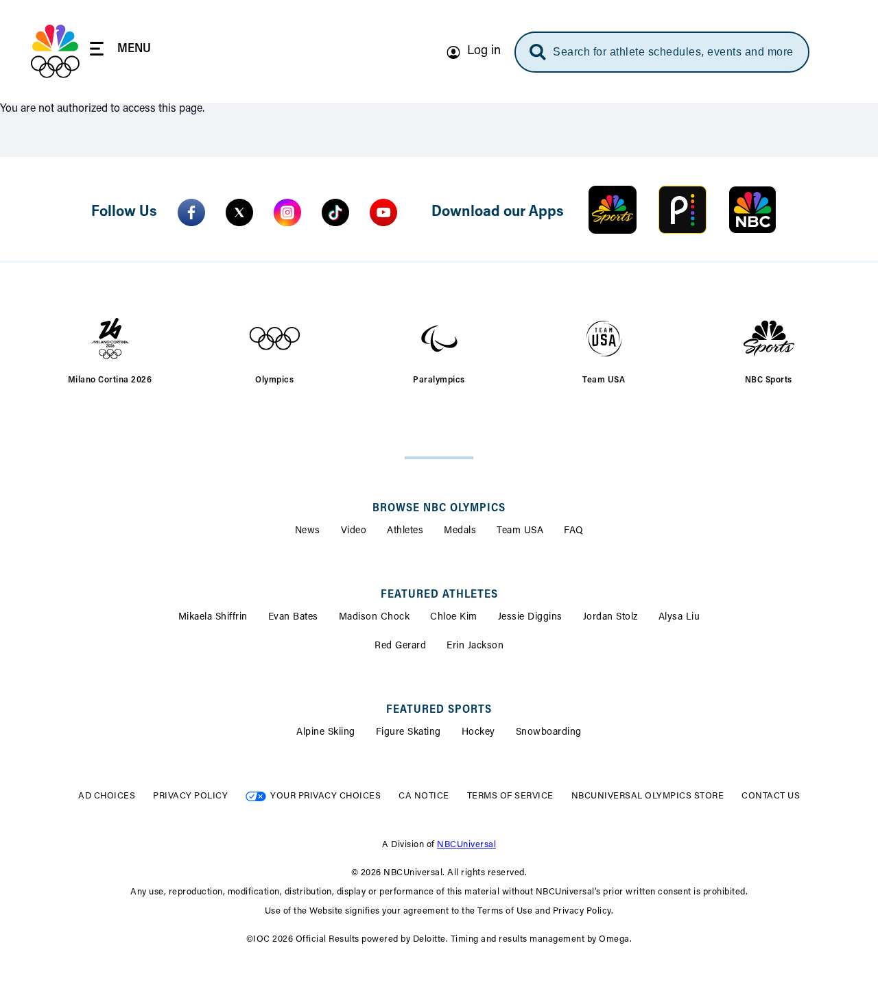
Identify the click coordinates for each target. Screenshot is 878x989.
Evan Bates (293, 617)
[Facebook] (191, 212)
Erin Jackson (475, 646)
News (307, 531)
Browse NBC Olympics (439, 508)
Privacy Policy (190, 796)
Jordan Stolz (610, 617)
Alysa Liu (679, 617)
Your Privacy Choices (325, 796)
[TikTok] (335, 212)
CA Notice (424, 796)
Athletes (405, 531)
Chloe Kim (453, 617)
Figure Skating (408, 732)
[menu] (120, 51)
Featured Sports (439, 710)
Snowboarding (549, 732)
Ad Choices (106, 796)
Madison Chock (374, 617)
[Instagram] (287, 212)
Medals (460, 531)
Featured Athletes (439, 595)
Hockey (478, 732)
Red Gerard (400, 646)
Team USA (520, 531)
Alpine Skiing (325, 732)
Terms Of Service (510, 796)
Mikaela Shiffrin (213, 617)
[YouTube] (383, 212)
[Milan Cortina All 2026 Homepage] (55, 51)
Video (354, 531)
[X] (239, 212)
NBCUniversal (466, 844)
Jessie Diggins (530, 617)
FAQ (574, 531)
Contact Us (770, 796)
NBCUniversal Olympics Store (647, 796)
